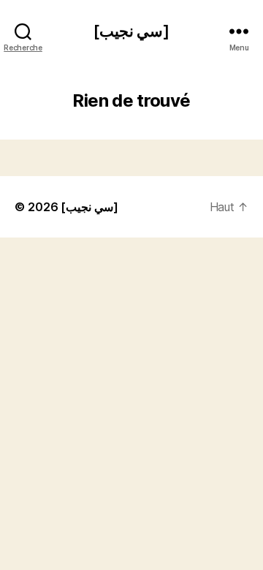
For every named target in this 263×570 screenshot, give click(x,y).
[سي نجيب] (131, 31)
